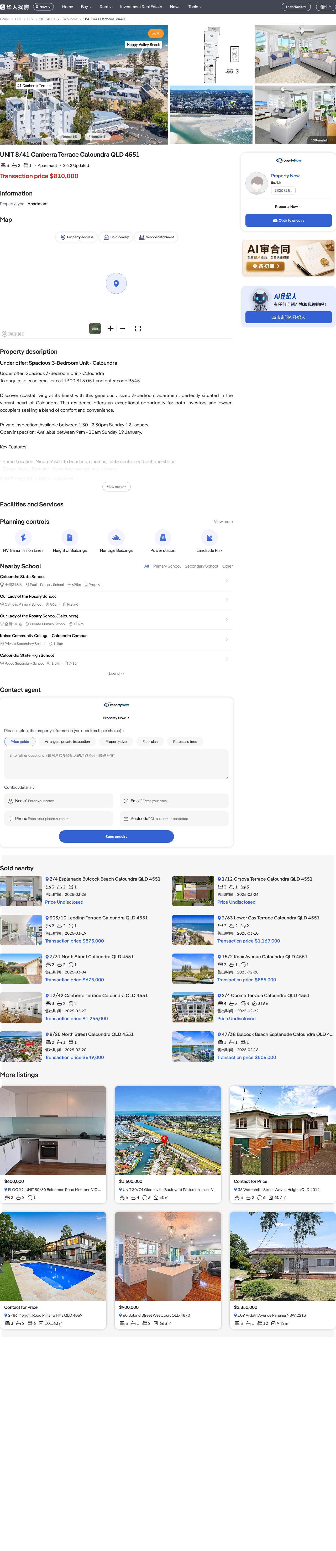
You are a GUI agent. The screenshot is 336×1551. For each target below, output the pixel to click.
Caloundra (69, 19)
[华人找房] (14, 7)
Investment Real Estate (141, 6)
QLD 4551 (47, 19)
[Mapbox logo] (13, 334)
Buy (18, 19)
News (175, 6)
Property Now (285, 175)
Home (67, 6)
